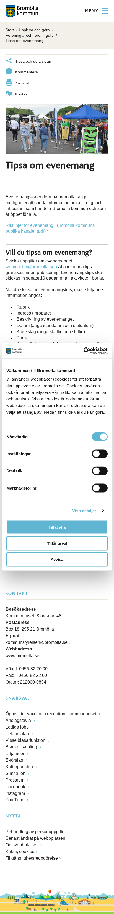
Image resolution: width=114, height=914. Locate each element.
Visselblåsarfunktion (26, 740)
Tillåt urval (57, 543)
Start (10, 30)
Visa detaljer (84, 510)
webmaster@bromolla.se (30, 266)
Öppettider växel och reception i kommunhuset (51, 713)
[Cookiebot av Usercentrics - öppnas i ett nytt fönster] (83, 351)
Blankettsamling (22, 747)
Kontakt (21, 94)
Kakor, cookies (20, 851)
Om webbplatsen (22, 845)
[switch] (100, 454)
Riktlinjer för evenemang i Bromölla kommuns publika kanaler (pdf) (50, 228)
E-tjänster (15, 753)
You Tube (15, 800)
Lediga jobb (18, 727)
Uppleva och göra (34, 30)
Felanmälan (18, 733)
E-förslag (15, 760)
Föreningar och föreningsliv (29, 35)
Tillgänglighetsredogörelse (32, 858)
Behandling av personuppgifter (36, 831)
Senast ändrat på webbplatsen (35, 838)
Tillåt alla (57, 527)
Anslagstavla (19, 720)
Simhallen (16, 773)
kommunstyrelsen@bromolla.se (37, 642)
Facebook (16, 786)
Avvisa (57, 559)
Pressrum (15, 780)
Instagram (16, 793)
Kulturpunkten (20, 766)
